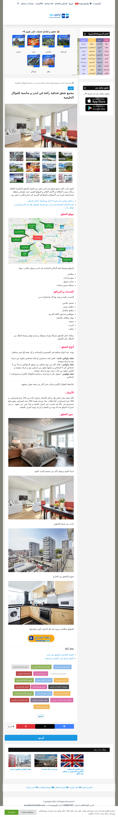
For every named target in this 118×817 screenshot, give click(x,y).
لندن (33, 52)
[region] (59, 811)
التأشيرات (39, 4)
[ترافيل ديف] (59, 16)
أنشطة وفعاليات (45, 787)
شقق (40, 716)
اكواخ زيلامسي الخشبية (62, 667)
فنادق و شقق (88, 787)
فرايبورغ (91, 51)
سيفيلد (99, 69)
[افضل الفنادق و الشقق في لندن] (19, 760)
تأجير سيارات (30, 787)
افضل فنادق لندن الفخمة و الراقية (59, 658)
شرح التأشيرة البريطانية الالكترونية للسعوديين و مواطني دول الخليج (73, 771)
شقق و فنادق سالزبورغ (20, 667)
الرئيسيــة (97, 4)
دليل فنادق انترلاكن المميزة (41, 667)
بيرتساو (99, 58)
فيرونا (106, 51)
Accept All (11, 812)
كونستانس (91, 73)
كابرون (99, 47)
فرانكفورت (91, 47)
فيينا (99, 51)
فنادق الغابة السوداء (24, 673)
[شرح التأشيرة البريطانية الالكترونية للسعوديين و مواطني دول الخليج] (72, 760)
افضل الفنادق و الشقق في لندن (60, 655)
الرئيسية (68, 83)
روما (106, 44)
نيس (83, 73)
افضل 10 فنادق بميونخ (44, 680)
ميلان (48, 71)
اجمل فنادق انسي (40, 673)
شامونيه (83, 58)
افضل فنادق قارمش (22, 687)
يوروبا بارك (91, 58)
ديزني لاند (83, 62)
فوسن (92, 69)
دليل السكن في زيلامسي (20, 700)
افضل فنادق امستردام (44, 693)
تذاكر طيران (74, 787)
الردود (41, 737)
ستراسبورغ (83, 47)
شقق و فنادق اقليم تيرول (24, 680)
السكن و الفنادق (61, 4)
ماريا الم (99, 73)
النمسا (99, 40)
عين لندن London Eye (49, 769)
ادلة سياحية (48, 4)
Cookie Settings (27, 812)
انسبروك (99, 62)
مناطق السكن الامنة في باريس (62, 700)
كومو (106, 58)
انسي (83, 51)
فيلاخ (99, 66)
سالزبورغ (99, 55)
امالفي (106, 73)
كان (83, 69)
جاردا (106, 62)
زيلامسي (48, 52)
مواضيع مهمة (83, 4)
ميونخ (92, 44)
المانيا (92, 40)
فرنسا (84, 40)
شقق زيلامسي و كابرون (39, 700)
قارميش (91, 62)
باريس (18, 52)
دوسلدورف (91, 55)
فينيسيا (106, 55)
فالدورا (106, 66)
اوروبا (71, 4)
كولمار (84, 66)
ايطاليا (106, 40)
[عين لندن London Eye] (45, 760)
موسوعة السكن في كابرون (58, 687)
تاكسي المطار (60, 787)
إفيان (83, 55)
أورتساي (63, 52)
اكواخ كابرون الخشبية (62, 693)
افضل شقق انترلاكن (41, 707)
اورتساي (106, 69)
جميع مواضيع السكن (38, 687)
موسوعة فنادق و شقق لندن (23, 693)
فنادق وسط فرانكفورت (58, 673)
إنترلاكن (33, 71)
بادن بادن (92, 66)
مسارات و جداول (27, 4)
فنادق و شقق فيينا (61, 680)
